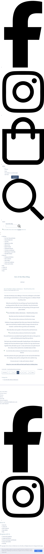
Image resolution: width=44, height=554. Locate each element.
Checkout (15, 177)
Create (41, 546)
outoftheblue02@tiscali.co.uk (10, 402)
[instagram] (23, 115)
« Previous (4, 372)
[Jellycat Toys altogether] (22, 352)
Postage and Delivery (9, 257)
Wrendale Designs (8, 253)
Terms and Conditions (9, 262)
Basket (7, 177)
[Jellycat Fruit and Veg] (22, 312)
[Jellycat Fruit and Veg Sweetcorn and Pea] (22, 332)
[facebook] (23, 67)
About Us (4, 255)
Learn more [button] (4, 552)
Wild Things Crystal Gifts (10, 251)
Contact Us (4, 267)
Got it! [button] (38, 550)
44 (15, 372)
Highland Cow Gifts (9, 243)
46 (20, 372)
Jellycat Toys (7, 245)
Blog (3, 265)
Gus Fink (6, 241)
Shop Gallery (7, 260)
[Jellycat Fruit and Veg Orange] (22, 319)
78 (29, 372)
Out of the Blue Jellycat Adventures (14, 369)
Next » (33, 372)
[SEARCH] (19, 226)
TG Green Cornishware (9, 250)
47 (22, 372)
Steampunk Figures (9, 248)
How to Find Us (8, 258)
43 (13, 372)
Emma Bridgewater (9, 239)
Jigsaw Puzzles (8, 246)
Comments (4, 269)
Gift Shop (4, 236)
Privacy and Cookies (9, 263)
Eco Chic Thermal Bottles (10, 238)
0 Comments (39, 369)
